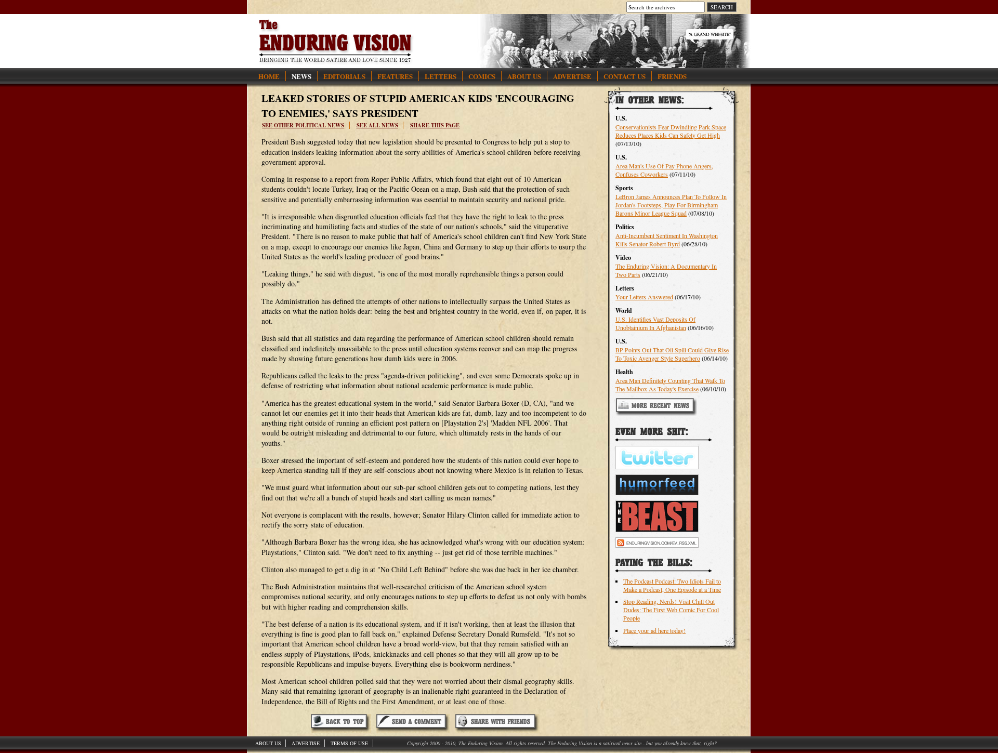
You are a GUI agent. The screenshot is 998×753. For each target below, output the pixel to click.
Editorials (344, 76)
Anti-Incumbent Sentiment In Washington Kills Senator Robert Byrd (666, 239)
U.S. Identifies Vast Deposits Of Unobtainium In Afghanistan (655, 323)
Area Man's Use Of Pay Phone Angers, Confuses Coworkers (664, 170)
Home (269, 76)
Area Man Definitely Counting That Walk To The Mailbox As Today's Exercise (670, 384)
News (301, 76)
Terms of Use (349, 743)
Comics (481, 76)
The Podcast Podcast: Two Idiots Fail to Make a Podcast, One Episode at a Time (672, 585)
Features (395, 76)
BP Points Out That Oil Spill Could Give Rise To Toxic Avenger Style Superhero (672, 354)
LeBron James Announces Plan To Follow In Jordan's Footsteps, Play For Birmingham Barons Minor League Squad (671, 204)
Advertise (572, 76)
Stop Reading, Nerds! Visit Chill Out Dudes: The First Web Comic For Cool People (671, 609)
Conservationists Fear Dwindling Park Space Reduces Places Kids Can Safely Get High (670, 131)
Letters (440, 76)
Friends (672, 76)
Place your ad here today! (654, 630)
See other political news (303, 125)
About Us (524, 76)
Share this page (434, 125)
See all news (377, 125)
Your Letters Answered (644, 297)
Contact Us (624, 76)
